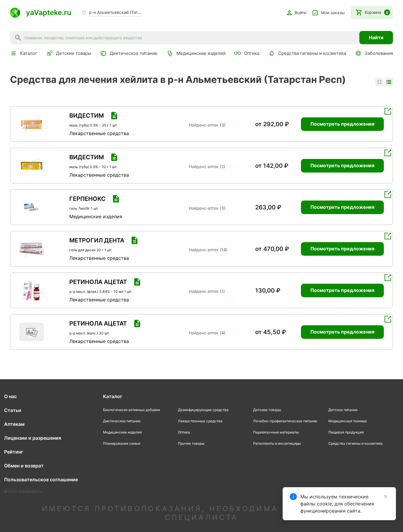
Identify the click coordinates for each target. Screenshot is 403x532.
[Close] (385, 496)
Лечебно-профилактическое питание (285, 421)
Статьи (12, 410)
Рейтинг (13, 452)
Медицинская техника (347, 421)
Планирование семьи (121, 443)
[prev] (24, 124)
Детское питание (343, 410)
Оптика (251, 53)
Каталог (112, 396)
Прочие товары (191, 443)
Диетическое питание (134, 53)
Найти (376, 37)
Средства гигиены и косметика (312, 53)
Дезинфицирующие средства (203, 410)
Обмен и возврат (24, 466)
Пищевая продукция (346, 432)
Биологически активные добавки (131, 410)
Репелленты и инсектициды (277, 443)
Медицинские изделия (200, 53)
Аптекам (14, 424)
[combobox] (190, 37)
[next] (39, 124)
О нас (10, 396)
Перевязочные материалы (276, 432)
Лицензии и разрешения (32, 438)
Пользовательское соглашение (41, 479)
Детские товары (73, 53)
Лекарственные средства (200, 421)
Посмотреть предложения (342, 124)
